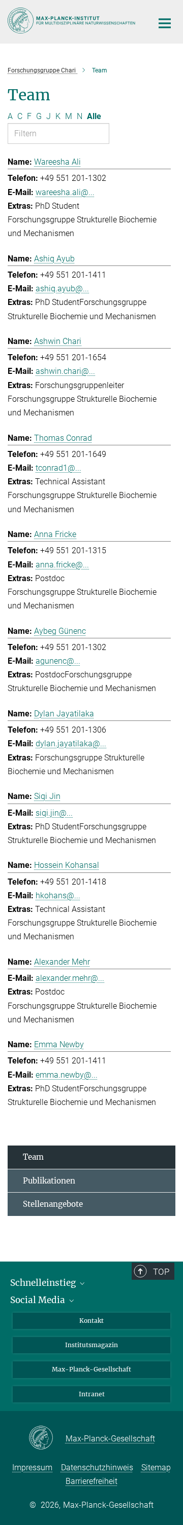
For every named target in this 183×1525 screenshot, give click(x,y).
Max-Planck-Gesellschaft (91, 1369)
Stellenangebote (53, 1204)
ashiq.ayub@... (62, 288)
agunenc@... (58, 661)
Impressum (32, 1467)
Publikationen (49, 1181)
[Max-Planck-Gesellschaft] (47, 1438)
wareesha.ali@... (65, 192)
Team (33, 1157)
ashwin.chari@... (65, 371)
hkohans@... (58, 895)
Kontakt (91, 1320)
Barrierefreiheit (91, 1481)
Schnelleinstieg (44, 1283)
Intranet (92, 1394)
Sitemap (156, 1467)
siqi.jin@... (54, 813)
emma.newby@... (67, 1075)
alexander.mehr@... (70, 978)
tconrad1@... (58, 468)
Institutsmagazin (91, 1345)
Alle (94, 116)
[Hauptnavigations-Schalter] (165, 23)
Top (161, 1272)
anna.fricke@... (62, 564)
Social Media (38, 1300)
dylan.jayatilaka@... (71, 743)
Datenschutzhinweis (97, 1467)
